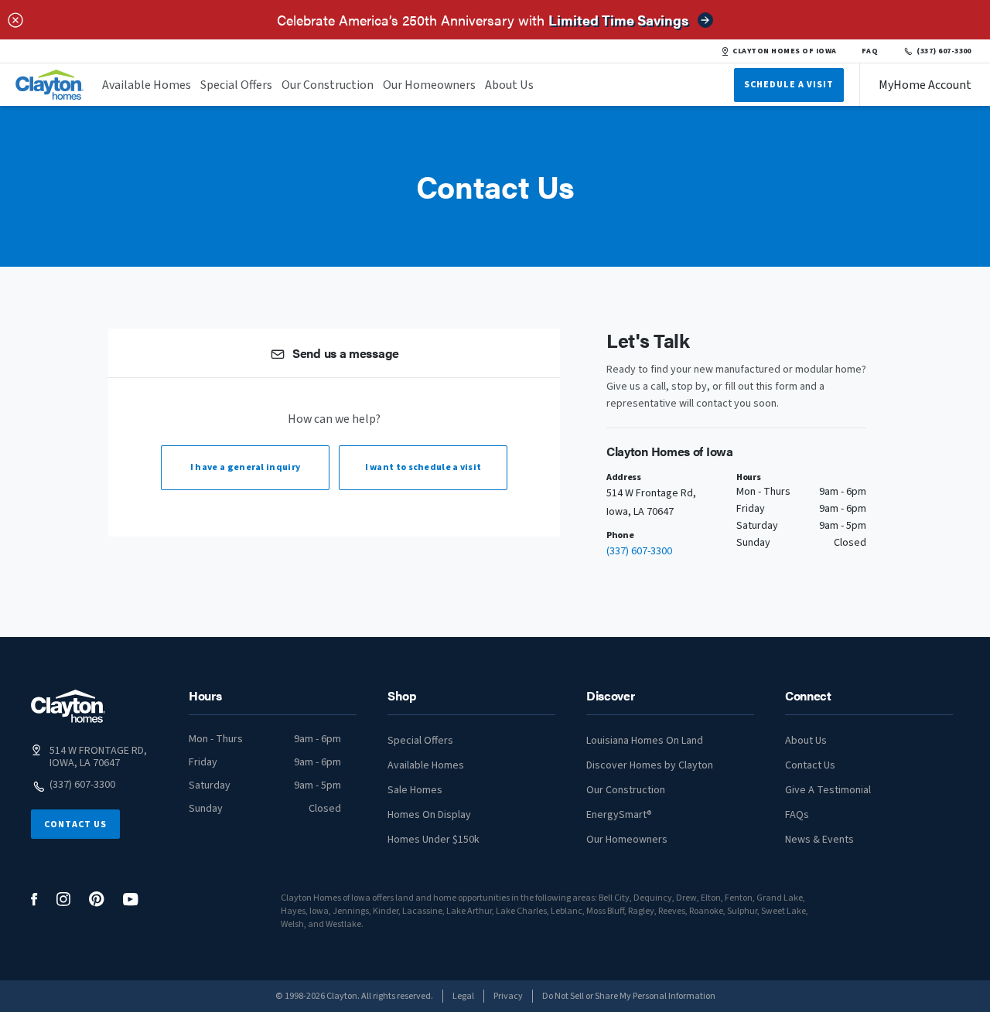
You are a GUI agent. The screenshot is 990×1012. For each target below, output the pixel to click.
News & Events (819, 839)
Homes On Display (429, 815)
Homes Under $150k (433, 839)
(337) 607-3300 (944, 51)
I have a (245, 467)
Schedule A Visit (789, 84)
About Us (509, 85)
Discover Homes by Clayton (649, 765)
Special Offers (236, 85)
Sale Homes (414, 790)
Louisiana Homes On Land (644, 740)
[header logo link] (49, 85)
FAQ (870, 51)
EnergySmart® (619, 815)
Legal (463, 996)
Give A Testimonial (828, 790)
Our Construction (328, 85)
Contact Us (75, 824)
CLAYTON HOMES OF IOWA (784, 51)
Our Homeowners (429, 85)
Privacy (508, 996)
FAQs (797, 815)
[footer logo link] (68, 706)
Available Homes (146, 85)
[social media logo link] (34, 899)
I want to (423, 467)
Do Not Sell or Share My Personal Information (628, 996)
